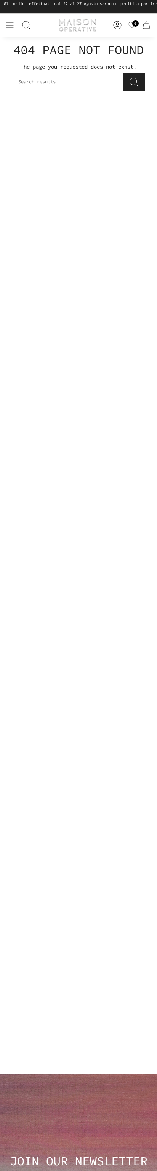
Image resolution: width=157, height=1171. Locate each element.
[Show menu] (10, 25)
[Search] (26, 25)
